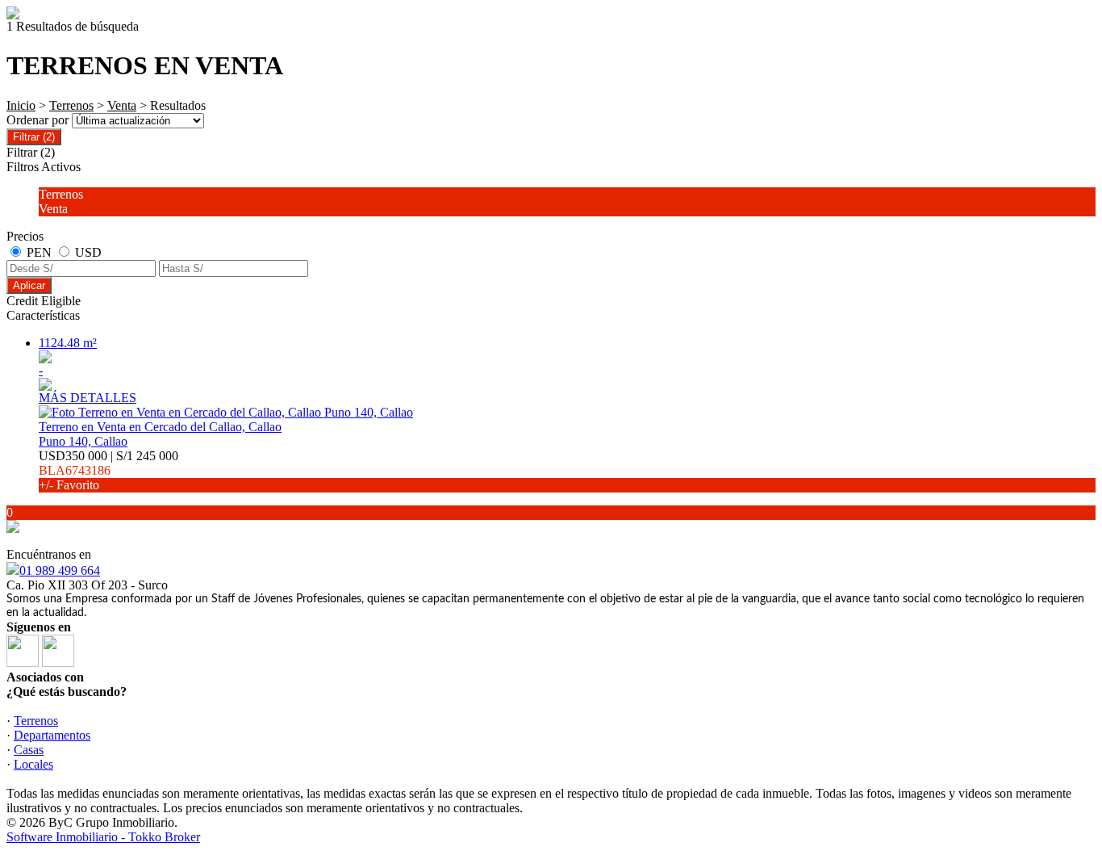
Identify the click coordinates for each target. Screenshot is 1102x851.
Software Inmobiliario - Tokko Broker (103, 837)
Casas (29, 750)
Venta (121, 105)
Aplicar (29, 285)
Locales (33, 764)
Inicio (20, 105)
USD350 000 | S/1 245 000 (108, 470)
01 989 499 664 (59, 570)
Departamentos (52, 735)
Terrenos (71, 105)
